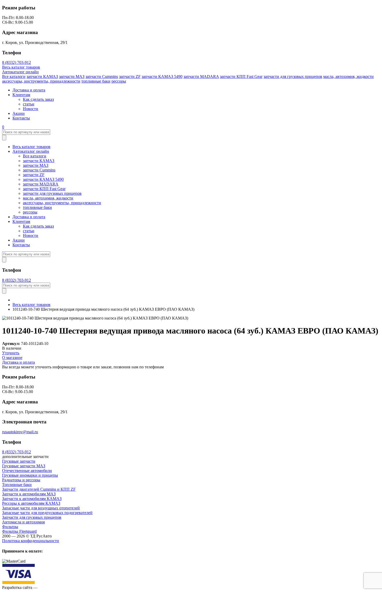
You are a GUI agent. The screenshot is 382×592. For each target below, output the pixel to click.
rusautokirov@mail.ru (20, 432)
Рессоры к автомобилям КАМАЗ (31, 503)
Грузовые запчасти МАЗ (23, 466)
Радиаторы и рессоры (21, 480)
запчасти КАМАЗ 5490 (162, 76)
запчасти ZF (130, 76)
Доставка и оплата (28, 90)
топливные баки (95, 81)
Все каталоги (13, 76)
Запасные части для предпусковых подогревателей (47, 512)
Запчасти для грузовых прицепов (31, 517)
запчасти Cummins (101, 76)
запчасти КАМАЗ (42, 76)
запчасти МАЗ (71, 76)
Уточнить (10, 353)
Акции (18, 113)
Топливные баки (17, 484)
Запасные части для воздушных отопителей (41, 508)
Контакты (21, 118)
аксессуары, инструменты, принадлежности (41, 81)
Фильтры (10, 526)
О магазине (12, 357)
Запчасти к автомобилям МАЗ (29, 494)
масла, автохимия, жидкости (348, 76)
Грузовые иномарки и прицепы (30, 475)
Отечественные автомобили (27, 470)
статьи (28, 104)
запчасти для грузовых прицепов (293, 76)
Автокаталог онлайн (20, 72)
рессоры (118, 81)
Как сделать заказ (38, 99)
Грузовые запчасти (18, 461)
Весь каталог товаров (21, 67)
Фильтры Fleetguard (19, 531)
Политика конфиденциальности (30, 540)
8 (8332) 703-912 (16, 62)
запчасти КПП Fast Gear (241, 76)
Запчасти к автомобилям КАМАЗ (32, 498)
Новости (30, 109)
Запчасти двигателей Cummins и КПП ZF (39, 489)
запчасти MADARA (201, 76)
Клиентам (21, 94)
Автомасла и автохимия (23, 522)
